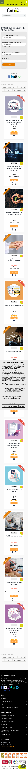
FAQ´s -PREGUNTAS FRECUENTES (9, 707)
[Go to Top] (23, 766)
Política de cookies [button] (16, 396)
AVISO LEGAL (4, 724)
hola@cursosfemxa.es (8, 746)
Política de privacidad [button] (7, 398)
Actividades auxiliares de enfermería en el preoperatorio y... (14, 630)
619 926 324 (22, 5)
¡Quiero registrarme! (21, 2)
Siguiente (19, 90)
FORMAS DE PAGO (5, 734)
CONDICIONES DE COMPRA (7, 715)
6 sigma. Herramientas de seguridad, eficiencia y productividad (14, 122)
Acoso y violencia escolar (14, 351)
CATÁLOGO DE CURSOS (6, 701)
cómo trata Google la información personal (13, 380)
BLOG (2, 704)
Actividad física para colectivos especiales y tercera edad (14, 445)
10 (14, 90)
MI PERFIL (3, 698)
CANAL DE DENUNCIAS (6, 727)
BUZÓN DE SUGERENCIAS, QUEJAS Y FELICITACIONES (10, 731)
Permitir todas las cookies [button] (10, 406)
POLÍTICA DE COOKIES (6, 718)
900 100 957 (10, 5)
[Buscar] (24, 15)
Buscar (9, 64)
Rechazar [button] (21, 406)
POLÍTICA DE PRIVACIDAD (7, 721)
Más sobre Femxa (5, 690)
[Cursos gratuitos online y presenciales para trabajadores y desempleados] (14, 10)
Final (24, 90)
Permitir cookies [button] (13, 403)
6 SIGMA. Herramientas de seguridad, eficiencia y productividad (14, 168)
